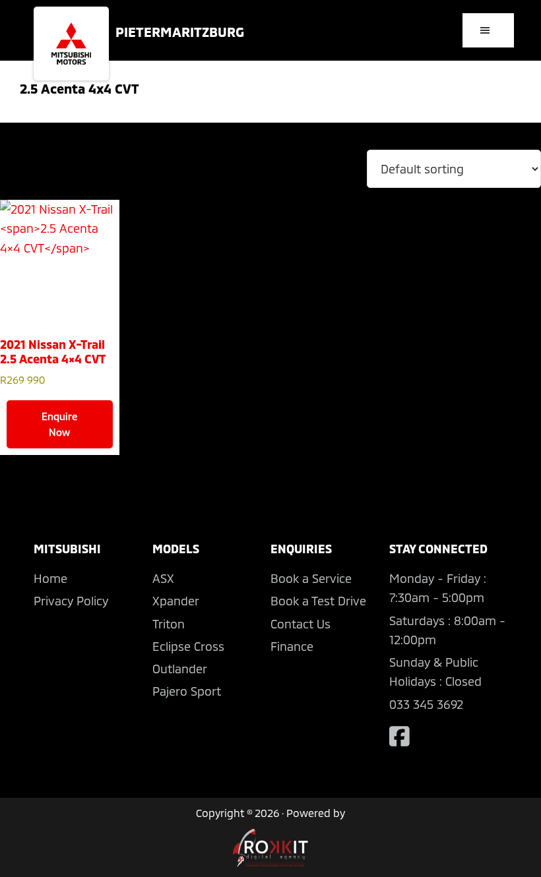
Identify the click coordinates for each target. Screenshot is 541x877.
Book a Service (311, 578)
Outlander (179, 668)
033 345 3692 (426, 704)
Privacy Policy (71, 600)
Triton (168, 624)
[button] (488, 30)
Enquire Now (59, 424)
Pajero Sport (186, 691)
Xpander (175, 600)
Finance (291, 646)
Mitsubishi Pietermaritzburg (71, 43)
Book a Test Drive (318, 600)
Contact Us (300, 624)
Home (50, 578)
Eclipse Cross (188, 646)
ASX (163, 578)
